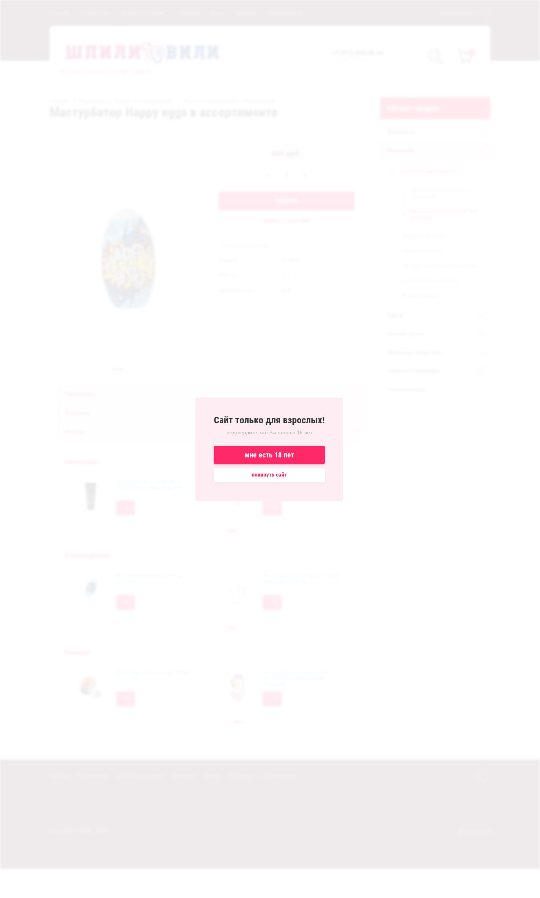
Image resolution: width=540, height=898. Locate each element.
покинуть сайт (269, 474)
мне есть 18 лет (269, 454)
